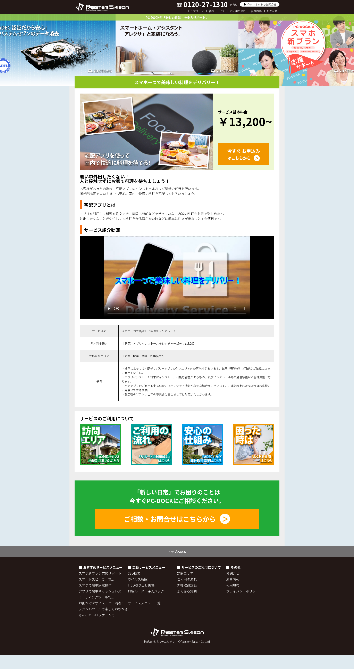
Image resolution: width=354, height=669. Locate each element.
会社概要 (256, 11)
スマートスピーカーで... (96, 579)
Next (247, 46)
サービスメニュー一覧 (144, 602)
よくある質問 (187, 591)
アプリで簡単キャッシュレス (100, 591)
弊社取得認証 (187, 585)
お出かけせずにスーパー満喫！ (102, 602)
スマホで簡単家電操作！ (97, 585)
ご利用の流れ (238, 11)
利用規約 (232, 585)
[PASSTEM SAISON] (102, 7)
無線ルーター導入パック (146, 591)
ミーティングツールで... (96, 597)
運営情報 (232, 579)
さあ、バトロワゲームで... (98, 614)
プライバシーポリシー (242, 591)
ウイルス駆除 (138, 579)
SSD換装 (134, 573)
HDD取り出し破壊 (141, 585)
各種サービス (217, 11)
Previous (107, 46)
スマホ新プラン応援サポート (100, 573)
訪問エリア (185, 573)
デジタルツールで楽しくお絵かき (103, 608)
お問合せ (272, 11)
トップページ (196, 11)
